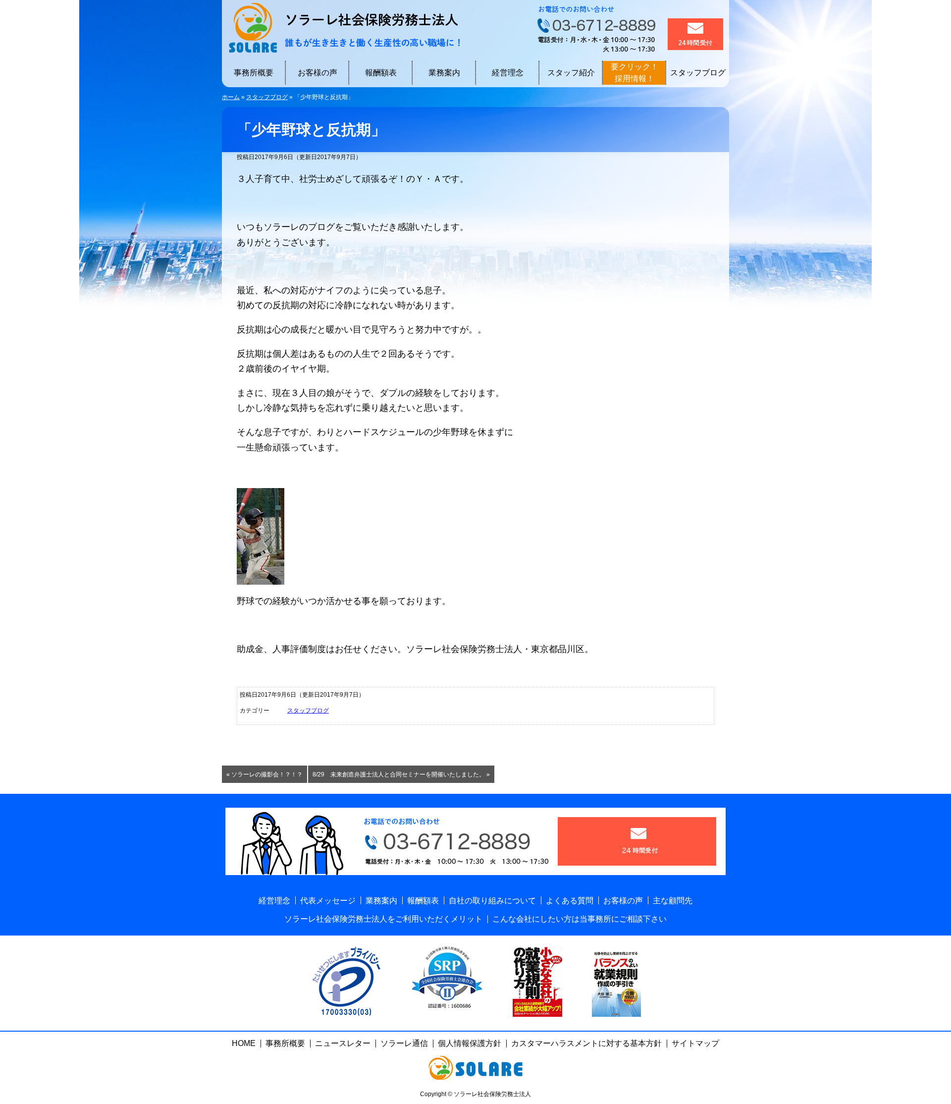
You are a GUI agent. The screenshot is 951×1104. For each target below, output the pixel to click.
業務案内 (444, 72)
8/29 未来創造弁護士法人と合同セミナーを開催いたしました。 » (401, 774)
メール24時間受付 (695, 34)
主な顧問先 (672, 900)
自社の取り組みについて (492, 900)
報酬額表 (381, 72)
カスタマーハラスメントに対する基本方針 (586, 1043)
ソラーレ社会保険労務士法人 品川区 (341, 27)
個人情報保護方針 (469, 1043)
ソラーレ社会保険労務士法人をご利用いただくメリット (383, 919)
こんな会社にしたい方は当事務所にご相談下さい (579, 919)
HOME (244, 1043)
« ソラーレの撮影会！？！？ (264, 774)
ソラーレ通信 (404, 1043)
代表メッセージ (328, 900)
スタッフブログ (698, 72)
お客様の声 (317, 72)
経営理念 (508, 72)
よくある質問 (569, 900)
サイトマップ (695, 1043)
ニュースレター (342, 1043)
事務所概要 (253, 72)
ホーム (231, 97)
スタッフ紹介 (571, 72)
